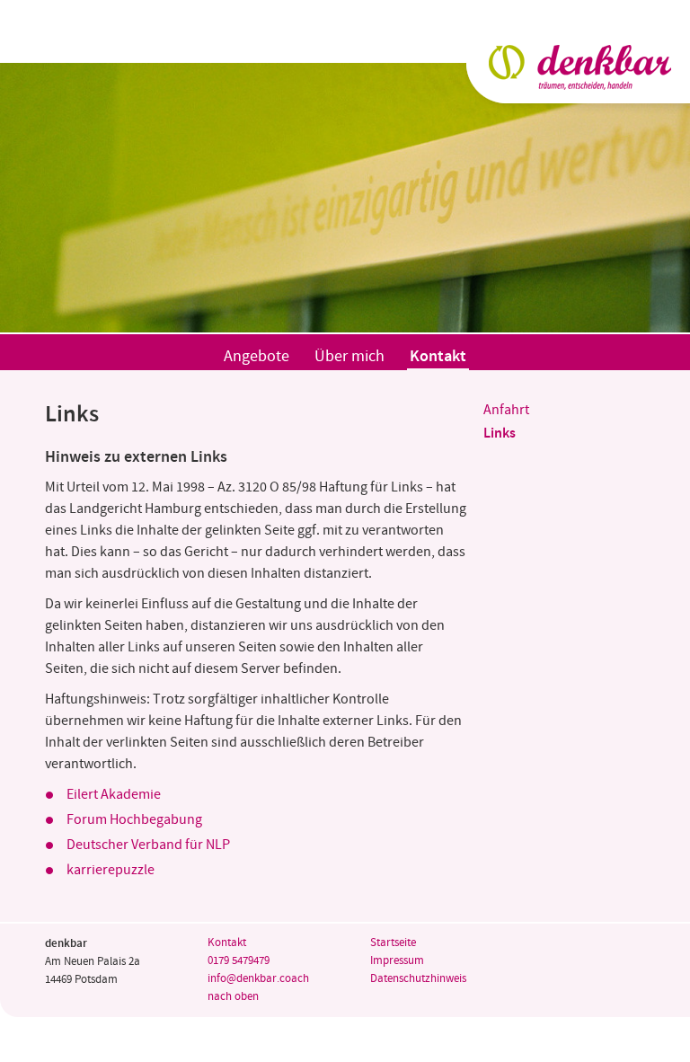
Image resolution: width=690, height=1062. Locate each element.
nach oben (233, 996)
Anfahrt (506, 410)
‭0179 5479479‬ (239, 961)
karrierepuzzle (110, 870)
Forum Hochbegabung (134, 819)
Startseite (393, 943)
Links (499, 433)
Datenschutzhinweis (418, 979)
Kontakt (438, 356)
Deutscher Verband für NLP (148, 845)
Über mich (349, 356)
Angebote (256, 356)
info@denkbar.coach (258, 979)
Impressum (397, 961)
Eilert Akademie (113, 794)
